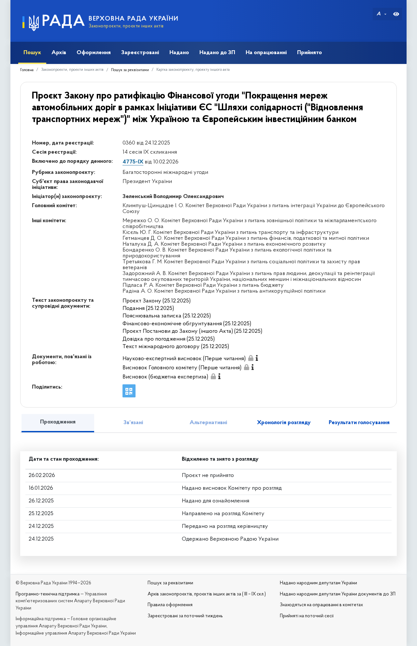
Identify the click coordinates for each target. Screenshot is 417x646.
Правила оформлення (170, 605)
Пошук (32, 53)
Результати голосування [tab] (359, 423)
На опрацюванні (266, 53)
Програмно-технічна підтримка (47, 594)
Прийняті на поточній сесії (307, 616)
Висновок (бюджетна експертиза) (165, 377)
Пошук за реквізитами (130, 70)
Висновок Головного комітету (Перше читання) (181, 368)
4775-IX (132, 162)
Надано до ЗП (217, 53)
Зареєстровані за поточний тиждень (185, 616)
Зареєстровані (140, 53)
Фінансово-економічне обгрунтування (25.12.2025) (186, 324)
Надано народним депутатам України (318, 583)
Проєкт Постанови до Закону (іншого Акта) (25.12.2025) (192, 331)
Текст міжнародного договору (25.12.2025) (175, 347)
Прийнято (309, 53)
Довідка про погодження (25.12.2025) (168, 339)
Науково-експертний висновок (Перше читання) (184, 359)
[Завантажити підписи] (250, 358)
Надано (179, 53)
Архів (58, 53)
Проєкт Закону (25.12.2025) (156, 301)
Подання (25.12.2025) (148, 309)
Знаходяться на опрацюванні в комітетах (321, 605)
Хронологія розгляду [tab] (284, 423)
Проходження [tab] (58, 422)
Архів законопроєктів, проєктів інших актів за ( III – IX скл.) (207, 594)
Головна (27, 70)
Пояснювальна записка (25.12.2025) (166, 316)
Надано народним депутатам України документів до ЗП (337, 594)
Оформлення (94, 53)
